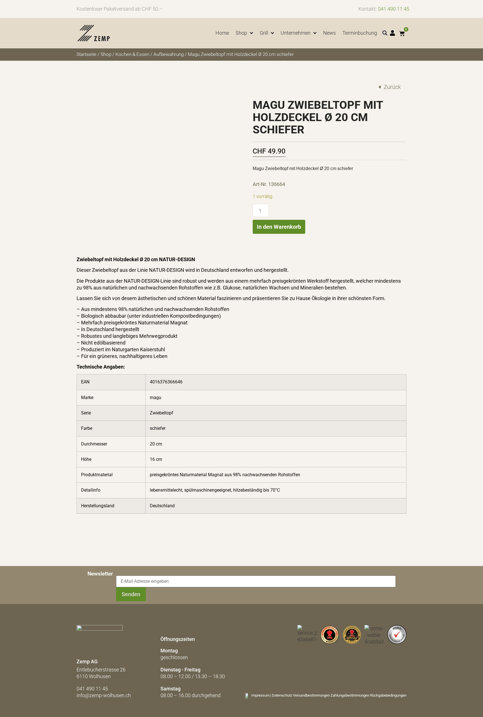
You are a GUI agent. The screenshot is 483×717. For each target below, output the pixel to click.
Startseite (86, 54)
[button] (385, 33)
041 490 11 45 (393, 9)
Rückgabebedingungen (388, 695)
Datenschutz (282, 695)
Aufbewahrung (168, 54)
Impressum (260, 695)
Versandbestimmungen (311, 695)
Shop (106, 54)
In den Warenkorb (279, 226)
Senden (131, 594)
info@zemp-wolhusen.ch (104, 695)
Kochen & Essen (132, 54)
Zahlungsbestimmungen (350, 695)
